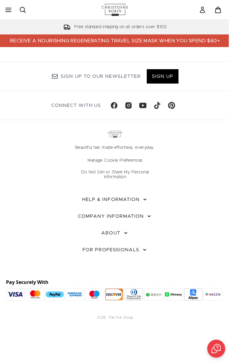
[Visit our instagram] (128, 105)
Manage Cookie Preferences (115, 160)
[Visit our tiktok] (157, 105)
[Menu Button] (8, 10)
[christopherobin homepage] (115, 10)
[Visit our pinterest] (171, 105)
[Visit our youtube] (143, 105)
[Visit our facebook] (114, 105)
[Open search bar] (23, 10)
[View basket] (218, 10)
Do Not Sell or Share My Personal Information (115, 174)
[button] (216, 349)
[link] (202, 10)
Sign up (162, 76)
